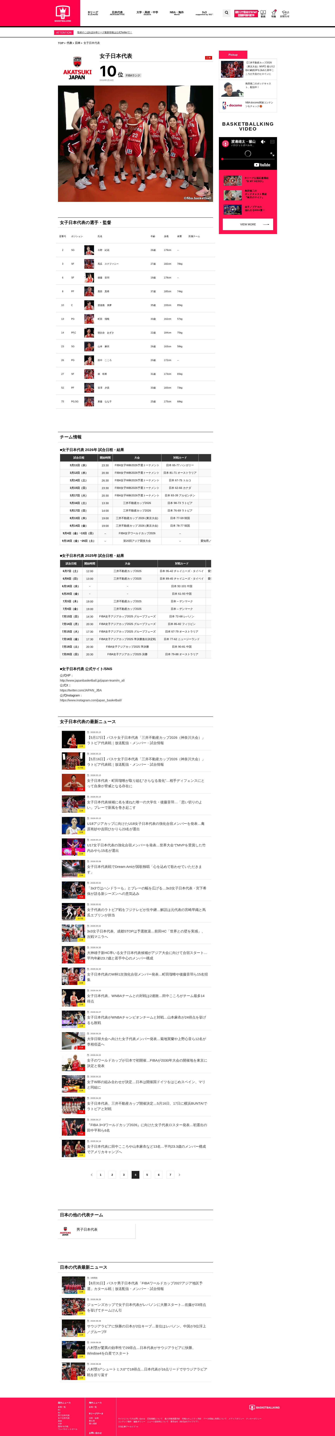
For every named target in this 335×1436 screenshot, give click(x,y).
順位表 (92, 1421)
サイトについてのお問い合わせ (131, 1419)
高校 (60, 1421)
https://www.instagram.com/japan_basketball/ (91, 700)
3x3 (204, 13)
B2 (59, 1413)
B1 (59, 1410)
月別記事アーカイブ (127, 1427)
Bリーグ (93, 13)
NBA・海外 (177, 13)
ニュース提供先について (157, 1421)
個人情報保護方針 (172, 1419)
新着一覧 (62, 1407)
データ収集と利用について (215, 1419)
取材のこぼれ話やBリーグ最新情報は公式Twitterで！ (104, 32)
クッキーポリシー (254, 1419)
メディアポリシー (236, 1419)
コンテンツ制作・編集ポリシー (131, 1421)
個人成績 (93, 1423)
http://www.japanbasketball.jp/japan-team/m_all (92, 680)
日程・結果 (94, 1418)
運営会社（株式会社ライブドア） (184, 1421)
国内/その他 (63, 1426)
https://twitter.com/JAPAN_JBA (81, 690)
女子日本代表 (64, 1418)
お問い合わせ (95, 1433)
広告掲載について (155, 1419)
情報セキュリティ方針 (191, 1419)
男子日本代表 (64, 1415)
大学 (60, 1424)
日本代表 (117, 13)
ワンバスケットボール (67, 1429)
